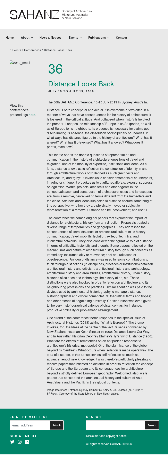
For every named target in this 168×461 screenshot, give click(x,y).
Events (16, 50)
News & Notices (50, 37)
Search (152, 425)
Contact (121, 37)
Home (10, 37)
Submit (56, 425)
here (32, 114)
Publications (97, 37)
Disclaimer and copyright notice (106, 436)
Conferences (32, 50)
